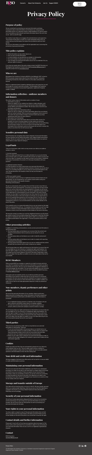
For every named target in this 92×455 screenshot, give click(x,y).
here (19, 391)
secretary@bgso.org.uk (38, 67)
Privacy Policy (9, 446)
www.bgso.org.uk (24, 68)
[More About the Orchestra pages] (41, 3)
